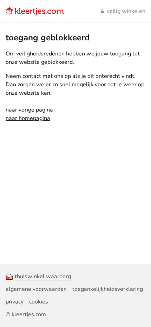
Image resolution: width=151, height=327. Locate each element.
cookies (38, 302)
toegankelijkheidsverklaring (107, 289)
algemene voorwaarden (36, 289)
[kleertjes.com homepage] (35, 11)
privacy (15, 302)
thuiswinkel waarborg (43, 276)
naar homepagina (28, 118)
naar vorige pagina (29, 110)
